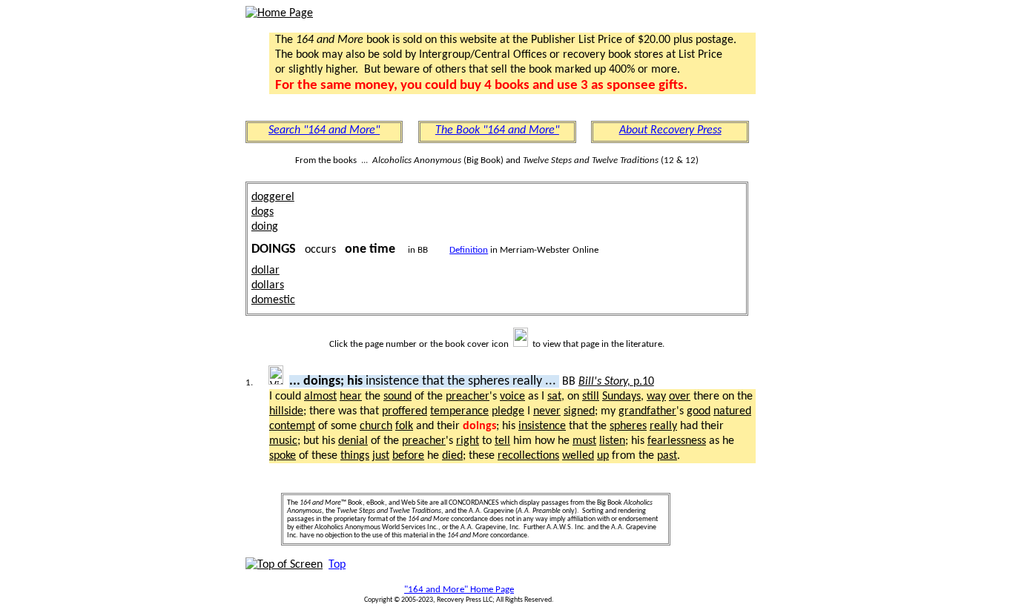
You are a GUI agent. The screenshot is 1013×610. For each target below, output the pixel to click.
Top (337, 565)
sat (554, 396)
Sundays (621, 396)
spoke (282, 456)
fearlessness (676, 441)
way (656, 396)
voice (512, 396)
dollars (267, 285)
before (408, 456)
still (590, 396)
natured (732, 411)
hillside (286, 411)
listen (612, 441)
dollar (265, 270)
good (698, 411)
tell (502, 441)
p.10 (616, 382)
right (467, 441)
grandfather (647, 411)
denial (353, 441)
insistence (542, 426)
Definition (468, 250)
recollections (528, 456)
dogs (262, 212)
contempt (292, 426)
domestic (273, 300)
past (667, 456)
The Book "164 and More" (497, 130)
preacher (467, 396)
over (679, 396)
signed (579, 411)
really (663, 426)
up (603, 456)
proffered (404, 411)
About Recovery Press (670, 130)
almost (320, 396)
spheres (628, 426)
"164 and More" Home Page (459, 589)
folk (404, 426)
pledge (508, 411)
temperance (459, 411)
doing (264, 227)
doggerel (272, 197)
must (584, 441)
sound (397, 396)
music (283, 441)
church (376, 426)
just (380, 456)
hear (351, 396)
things (354, 456)
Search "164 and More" (324, 130)
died (452, 456)
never (547, 411)
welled (578, 456)
